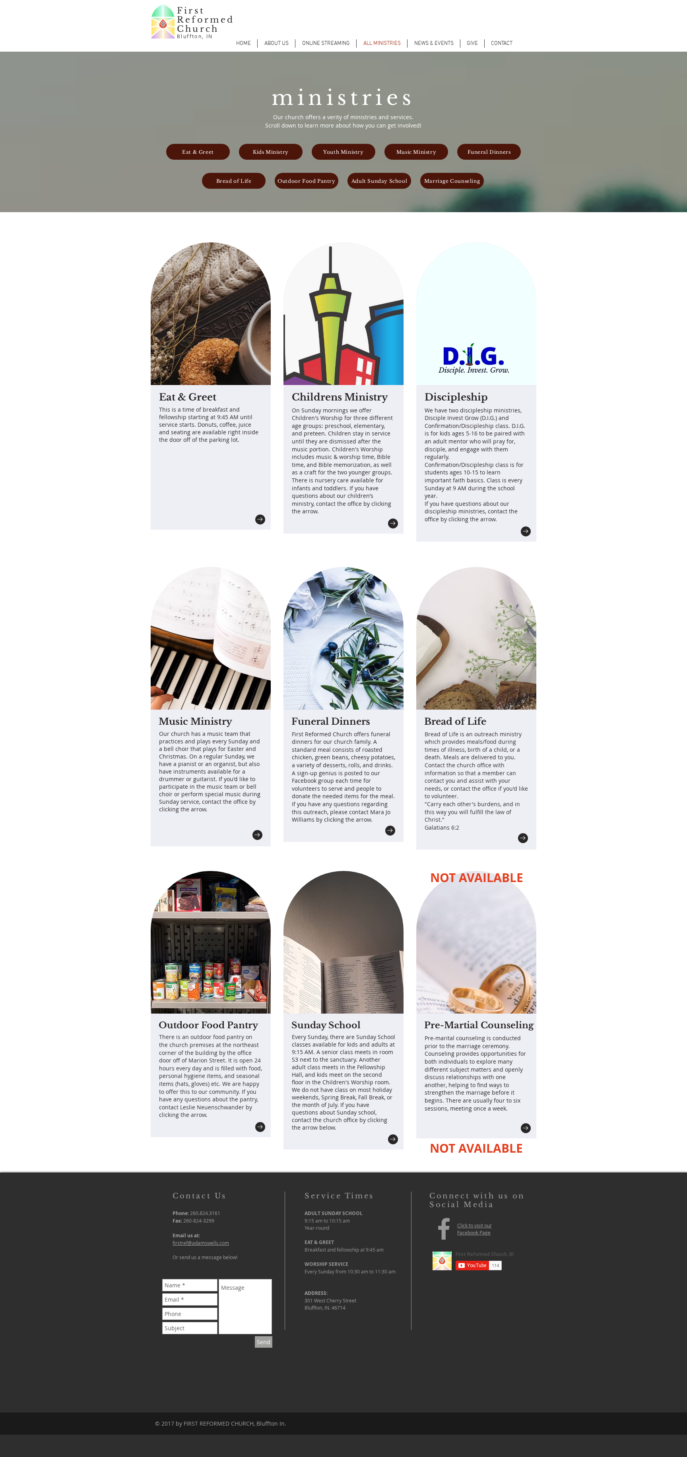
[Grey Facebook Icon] (443, 1228)
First (191, 11)
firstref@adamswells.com (201, 1243)
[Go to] (260, 519)
